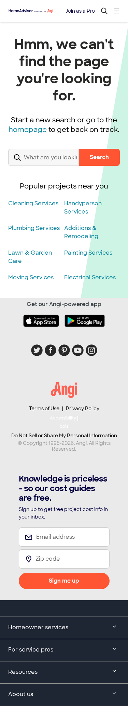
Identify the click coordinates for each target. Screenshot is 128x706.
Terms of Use (44, 408)
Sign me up (64, 580)
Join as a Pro (80, 11)
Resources (23, 671)
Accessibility (63, 422)
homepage (28, 129)
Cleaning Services (33, 203)
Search (99, 157)
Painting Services (88, 252)
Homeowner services (38, 627)
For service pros (30, 649)
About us (20, 694)
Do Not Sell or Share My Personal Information (64, 436)
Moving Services (31, 277)
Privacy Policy (82, 408)
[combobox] (43, 163)
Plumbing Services (34, 228)
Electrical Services (90, 277)
